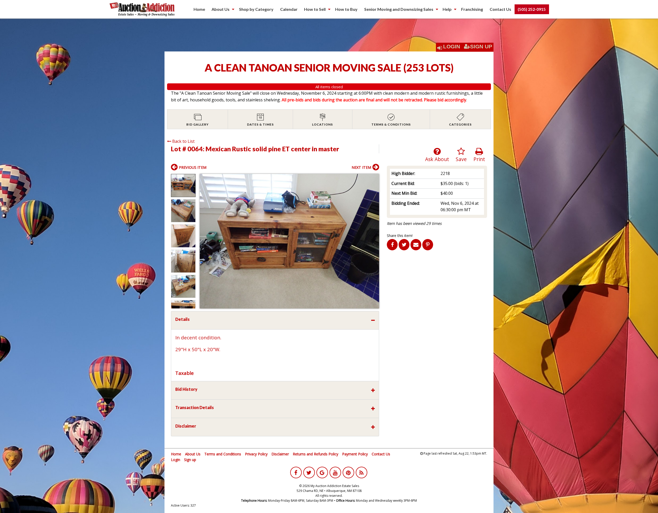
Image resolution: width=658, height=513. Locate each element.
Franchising (472, 9)
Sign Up (481, 46)
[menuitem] (199, 9)
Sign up (190, 459)
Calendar (289, 9)
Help (447, 9)
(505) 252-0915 (532, 9)
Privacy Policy (256, 454)
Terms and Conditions (222, 454)
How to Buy (346, 9)
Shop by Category (256, 9)
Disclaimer (280, 454)
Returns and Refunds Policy (315, 454)
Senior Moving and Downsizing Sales (398, 9)
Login (451, 46)
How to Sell (315, 9)
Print (479, 159)
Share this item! (400, 235)
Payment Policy (355, 454)
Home (199, 9)
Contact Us (500, 9)
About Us (221, 9)
